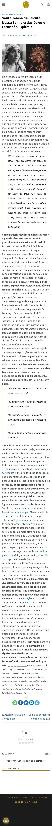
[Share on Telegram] (37, 702)
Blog (34, 798)
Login (47, 754)
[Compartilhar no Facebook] (20, 702)
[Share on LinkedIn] (31, 702)
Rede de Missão (13, 798)
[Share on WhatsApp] (14, 702)
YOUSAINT (19, 14)
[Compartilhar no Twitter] (26, 702)
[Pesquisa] (42, 4)
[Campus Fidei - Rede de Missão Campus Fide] (26, 4)
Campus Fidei (31, 36)
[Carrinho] (48, 5)
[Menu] (4, 4)
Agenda (26, 798)
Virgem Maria (8, 14)
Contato (42, 798)
